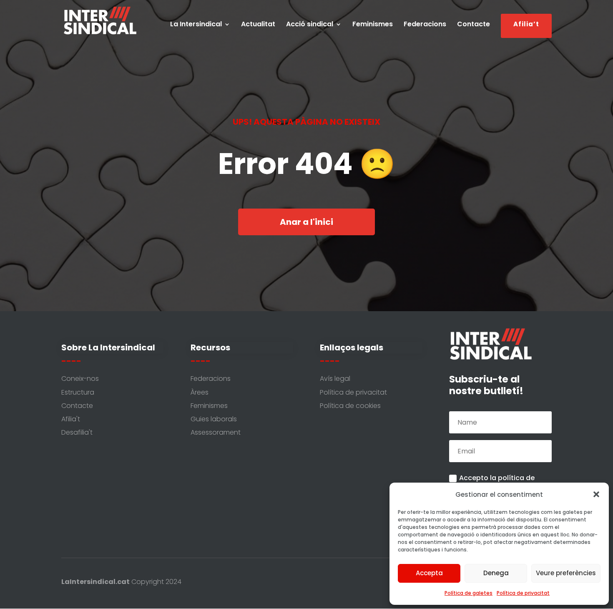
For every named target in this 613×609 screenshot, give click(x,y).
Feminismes (372, 25)
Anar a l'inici (306, 222)
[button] (596, 494)
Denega (496, 573)
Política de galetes (468, 592)
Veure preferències (566, 573)
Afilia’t (526, 26)
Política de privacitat (523, 592)
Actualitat (258, 25)
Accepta (429, 573)
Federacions (425, 25)
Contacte (473, 25)
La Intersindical (196, 25)
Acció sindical (309, 25)
